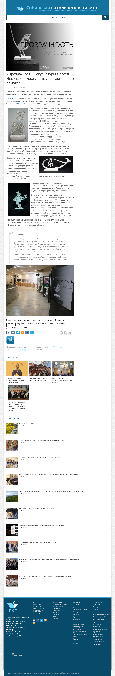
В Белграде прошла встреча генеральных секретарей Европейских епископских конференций (49, 559)
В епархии (56, 608)
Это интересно (98, 636)
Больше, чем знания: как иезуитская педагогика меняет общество (40, 457)
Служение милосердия (100, 629)
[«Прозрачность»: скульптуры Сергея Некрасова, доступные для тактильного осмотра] (40, 47)
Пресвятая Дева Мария (100, 617)
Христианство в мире (80, 634)
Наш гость (76, 614)
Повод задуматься (79, 627)
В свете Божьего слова (101, 614)
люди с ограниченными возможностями (31, 324)
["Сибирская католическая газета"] (57, 8)
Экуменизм (96, 632)
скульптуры (61, 324)
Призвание (96, 627)
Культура (76, 646)
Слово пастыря (58, 602)
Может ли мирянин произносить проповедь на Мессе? (36, 508)
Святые (95, 609)
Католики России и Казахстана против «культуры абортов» (37, 542)
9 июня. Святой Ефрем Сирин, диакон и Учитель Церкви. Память (15, 380)
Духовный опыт (98, 624)
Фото (54, 617)
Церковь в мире (58, 606)
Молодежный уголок (79, 624)
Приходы (96, 607)
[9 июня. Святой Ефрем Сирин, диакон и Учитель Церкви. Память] (17, 370)
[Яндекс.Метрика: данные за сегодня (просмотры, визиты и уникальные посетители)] (17, 654)
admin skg (10, 87)
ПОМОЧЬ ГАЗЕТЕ (39, 609)
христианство (13, 327)
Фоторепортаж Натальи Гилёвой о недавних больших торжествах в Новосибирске (45, 576)
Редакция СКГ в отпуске (26, 423)
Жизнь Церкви (97, 602)
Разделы (56, 614)
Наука (75, 636)
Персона (75, 617)
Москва (51, 324)
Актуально (76, 602)
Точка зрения (77, 629)
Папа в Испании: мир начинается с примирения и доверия (62, 380)
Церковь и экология (79, 632)
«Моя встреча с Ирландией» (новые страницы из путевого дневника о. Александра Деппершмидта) (51, 491)
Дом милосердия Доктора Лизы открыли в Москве (38, 379)
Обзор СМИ (56, 612)
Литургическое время (60, 604)
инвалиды (50, 320)
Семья (75, 622)
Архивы (55, 619)
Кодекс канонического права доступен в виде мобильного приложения (41, 525)
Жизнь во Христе (98, 612)
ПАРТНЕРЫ (37, 606)
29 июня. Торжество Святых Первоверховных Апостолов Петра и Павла (42, 440)
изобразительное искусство (34, 320)
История (75, 643)
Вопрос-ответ (97, 639)
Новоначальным (98, 619)
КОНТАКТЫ (37, 604)
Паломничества (98, 634)
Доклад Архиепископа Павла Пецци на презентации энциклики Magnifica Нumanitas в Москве (48, 474)
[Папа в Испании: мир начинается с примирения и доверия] (63, 370)
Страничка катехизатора (101, 622)
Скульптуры (11, 99)
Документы (76, 607)
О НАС (35, 602)
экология (24, 327)
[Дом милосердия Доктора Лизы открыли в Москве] (40, 370)
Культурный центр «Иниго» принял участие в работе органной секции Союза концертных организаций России (17, 406)
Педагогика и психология (77, 640)
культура (11, 324)
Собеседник (77, 612)
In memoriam (97, 644)
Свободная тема (98, 641)
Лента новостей (58, 610)
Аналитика (76, 604)
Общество (76, 619)
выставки (21, 104)
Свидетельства (98, 604)
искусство (61, 320)
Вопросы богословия (80, 609)
